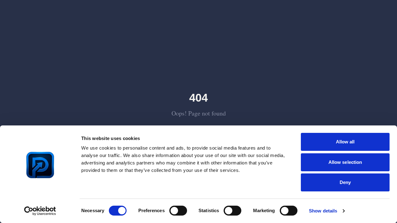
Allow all (345, 141)
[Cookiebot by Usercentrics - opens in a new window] (40, 211)
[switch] (178, 211)
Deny (345, 182)
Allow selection (345, 162)
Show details (323, 210)
